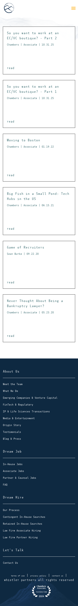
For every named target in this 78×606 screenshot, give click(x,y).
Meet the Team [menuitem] (13, 384)
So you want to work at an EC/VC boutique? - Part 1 (33, 92)
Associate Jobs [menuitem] (13, 471)
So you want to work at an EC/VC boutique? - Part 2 (33, 38)
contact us (57, 576)
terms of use (18, 576)
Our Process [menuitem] (11, 510)
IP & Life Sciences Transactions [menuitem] (26, 411)
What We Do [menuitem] (10, 391)
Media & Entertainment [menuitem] (19, 418)
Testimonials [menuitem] (12, 432)
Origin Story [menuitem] (12, 425)
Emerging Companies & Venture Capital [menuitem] (30, 397)
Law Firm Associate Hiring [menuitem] (22, 530)
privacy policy (38, 576)
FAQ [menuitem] (5, 484)
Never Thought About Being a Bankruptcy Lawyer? (35, 306)
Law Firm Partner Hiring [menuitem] (20, 537)
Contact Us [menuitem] (10, 562)
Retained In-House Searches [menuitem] (22, 523)
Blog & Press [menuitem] (12, 438)
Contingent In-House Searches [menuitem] (24, 517)
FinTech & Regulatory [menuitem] (18, 404)
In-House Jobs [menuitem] (13, 464)
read (10, 68)
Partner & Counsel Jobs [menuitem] (19, 477)
